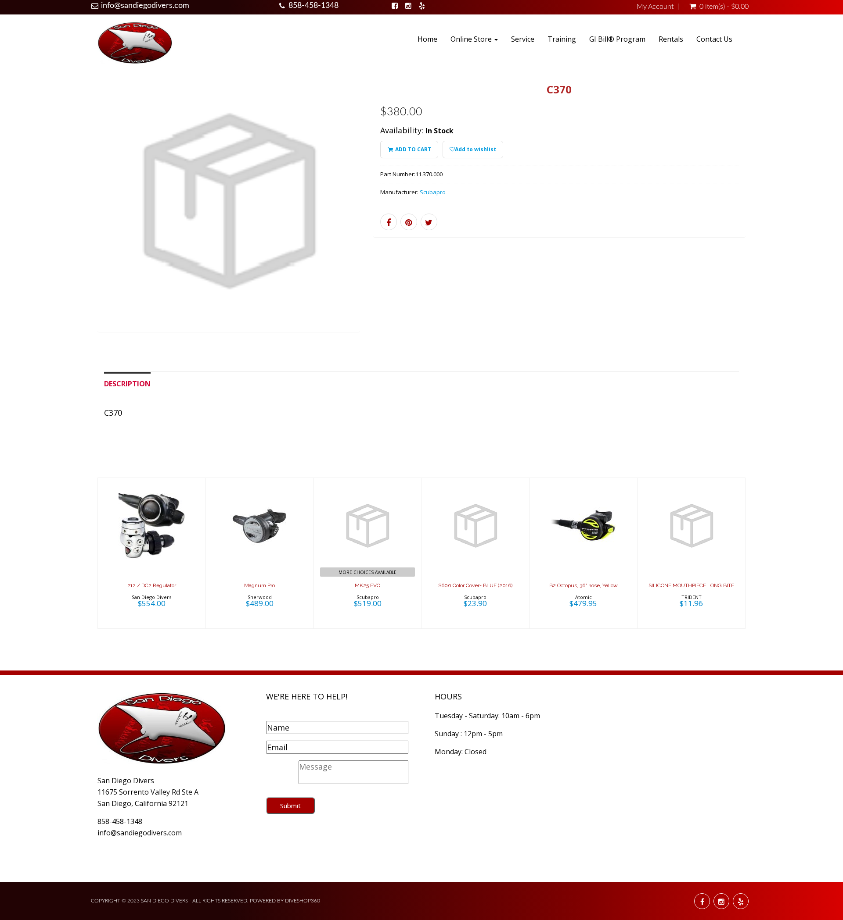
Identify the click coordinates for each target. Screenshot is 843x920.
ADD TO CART (412, 149)
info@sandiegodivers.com (145, 6)
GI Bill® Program (617, 39)
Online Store (472, 39)
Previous (77, 212)
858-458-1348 (313, 6)
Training (562, 39)
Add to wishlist (475, 149)
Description (127, 384)
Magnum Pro (259, 585)
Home (427, 39)
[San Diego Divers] (135, 42)
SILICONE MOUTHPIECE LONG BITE (691, 585)
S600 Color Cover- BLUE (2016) (475, 585)
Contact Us (714, 39)
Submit (290, 805)
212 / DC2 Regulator (151, 585)
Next (380, 212)
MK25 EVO (367, 585)
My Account (655, 7)
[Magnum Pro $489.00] (259, 552)
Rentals (671, 39)
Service (522, 39)
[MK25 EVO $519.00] (367, 552)
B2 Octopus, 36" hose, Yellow (583, 585)
